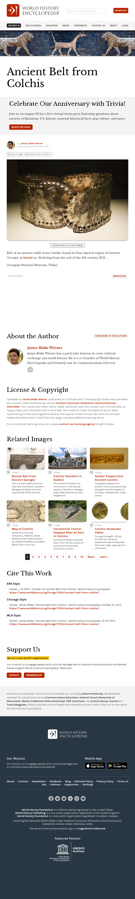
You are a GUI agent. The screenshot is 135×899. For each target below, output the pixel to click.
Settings (87, 784)
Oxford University (92, 693)
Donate (14, 675)
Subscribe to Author (38, 154)
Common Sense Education (61, 697)
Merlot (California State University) (43, 701)
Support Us (98, 25)
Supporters (72, 784)
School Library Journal (104, 701)
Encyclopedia (33, 25)
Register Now (21, 127)
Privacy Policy (105, 781)
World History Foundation (37, 809)
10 (82, 556)
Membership (34, 675)
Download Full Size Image (67, 245)
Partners (55, 784)
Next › (91, 556)
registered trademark (91, 828)
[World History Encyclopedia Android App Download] (117, 766)
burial (28, 257)
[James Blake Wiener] (30, 370)
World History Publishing (30, 812)
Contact (23, 781)
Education (52, 25)
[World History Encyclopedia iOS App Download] (95, 766)
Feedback (55, 781)
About (113, 25)
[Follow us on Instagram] (77, 800)
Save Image (15, 154)
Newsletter (39, 781)
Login (125, 25)
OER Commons (75, 701)
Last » (104, 556)
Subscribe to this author (111, 335)
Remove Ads (119, 276)
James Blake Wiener (32, 143)
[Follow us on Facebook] (51, 800)
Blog (68, 781)
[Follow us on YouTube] (83, 800)
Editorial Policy (84, 781)
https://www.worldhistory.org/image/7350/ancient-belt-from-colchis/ (54, 592)
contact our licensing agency (77, 424)
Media (65, 25)
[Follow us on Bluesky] (64, 800)
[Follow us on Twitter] (58, 800)
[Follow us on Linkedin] (71, 800)
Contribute (80, 25)
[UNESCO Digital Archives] (67, 852)
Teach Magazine (17, 704)
